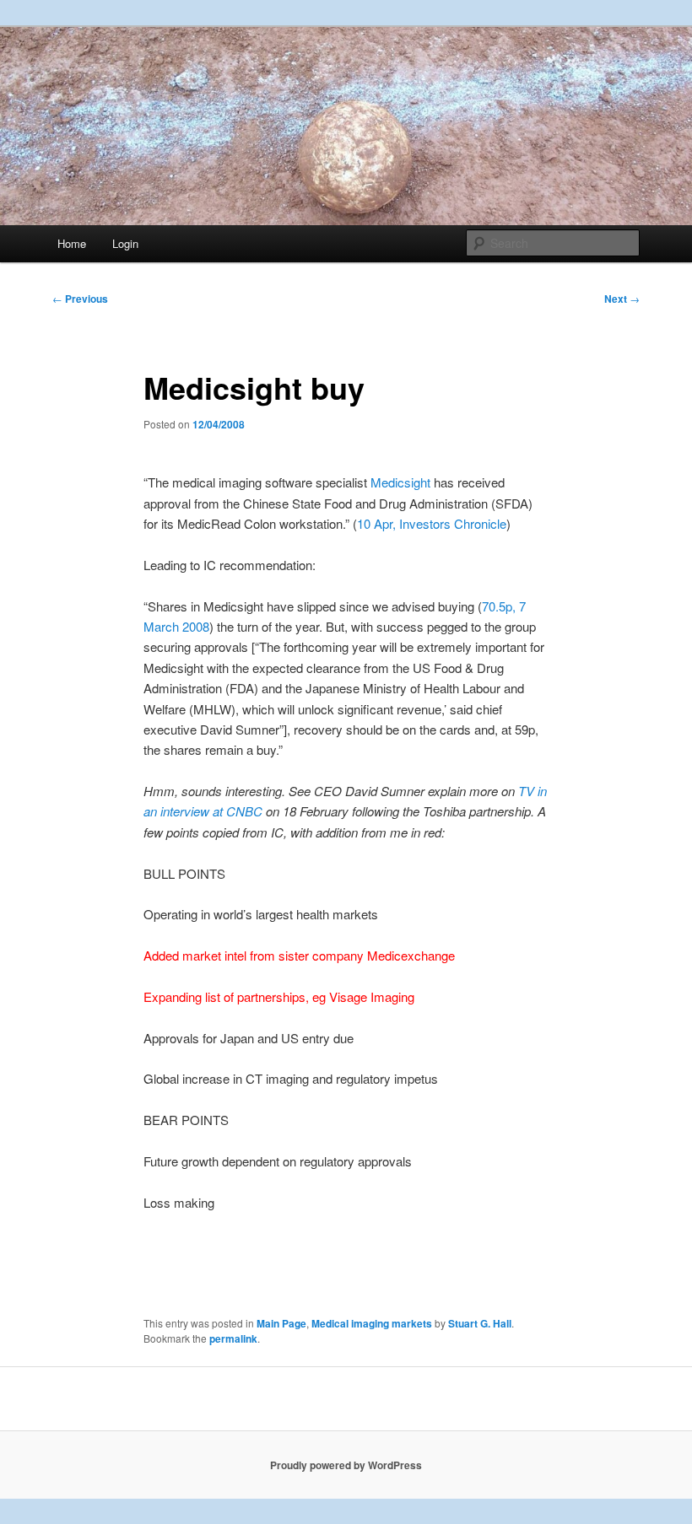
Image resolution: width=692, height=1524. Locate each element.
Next (622, 298)
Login (125, 243)
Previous (80, 298)
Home (71, 243)
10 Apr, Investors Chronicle (431, 523)
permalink (233, 1338)
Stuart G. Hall (479, 1323)
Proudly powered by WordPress (346, 1465)
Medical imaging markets (371, 1323)
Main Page (281, 1323)
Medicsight (402, 482)
